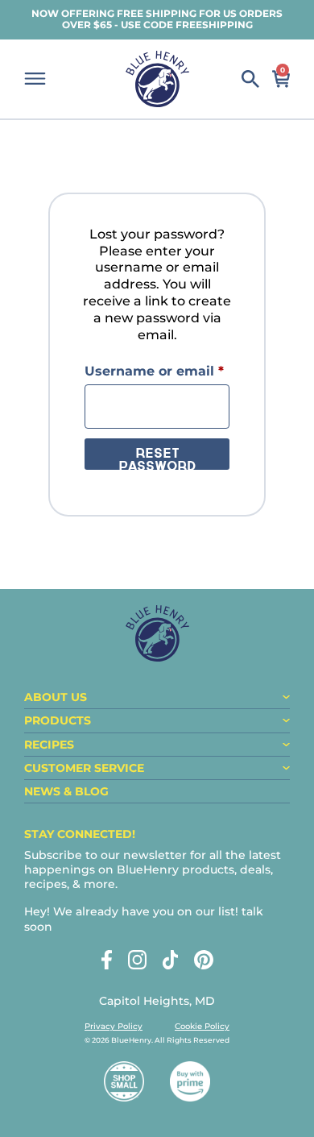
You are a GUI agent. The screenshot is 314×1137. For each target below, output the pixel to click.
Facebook (106, 959)
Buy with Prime (190, 1081)
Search (250, 79)
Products (57, 720)
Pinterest (203, 959)
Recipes (49, 744)
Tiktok (170, 959)
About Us (55, 697)
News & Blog (66, 791)
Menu (35, 79)
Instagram (137, 959)
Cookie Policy (202, 1026)
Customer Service (84, 768)
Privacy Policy (114, 1026)
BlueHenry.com (157, 79)
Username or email (157, 371)
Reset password (157, 459)
